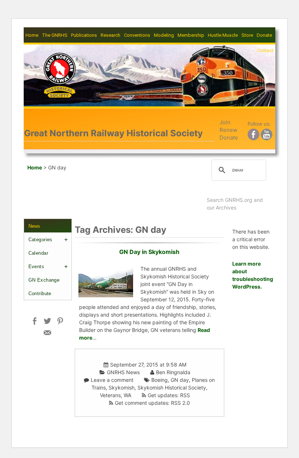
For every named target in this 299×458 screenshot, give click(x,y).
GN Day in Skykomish (149, 251)
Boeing (159, 380)
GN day (180, 380)
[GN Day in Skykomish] (105, 278)
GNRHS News (123, 372)
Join (225, 122)
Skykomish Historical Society (171, 387)
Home (32, 35)
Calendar (38, 253)
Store (247, 35)
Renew (228, 129)
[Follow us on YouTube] (266, 133)
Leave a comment (112, 380)
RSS (185, 395)
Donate (264, 35)
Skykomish (122, 387)
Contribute (39, 293)
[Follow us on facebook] (253, 133)
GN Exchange (44, 280)
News (34, 226)
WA (127, 395)
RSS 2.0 (180, 403)
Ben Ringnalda (173, 372)
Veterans (110, 395)
